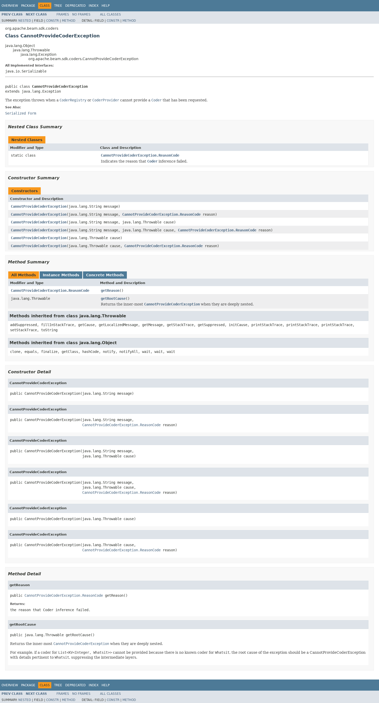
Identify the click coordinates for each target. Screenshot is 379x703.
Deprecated (75, 5)
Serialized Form (20, 113)
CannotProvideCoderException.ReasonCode (140, 155)
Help (106, 5)
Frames (62, 14)
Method (68, 20)
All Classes (110, 14)
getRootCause (113, 298)
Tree (58, 5)
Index (93, 5)
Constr (52, 20)
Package (28, 5)
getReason (110, 290)
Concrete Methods (105, 275)
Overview (10, 5)
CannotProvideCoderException (39, 206)
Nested (24, 20)
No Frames (81, 14)
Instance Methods (61, 275)
